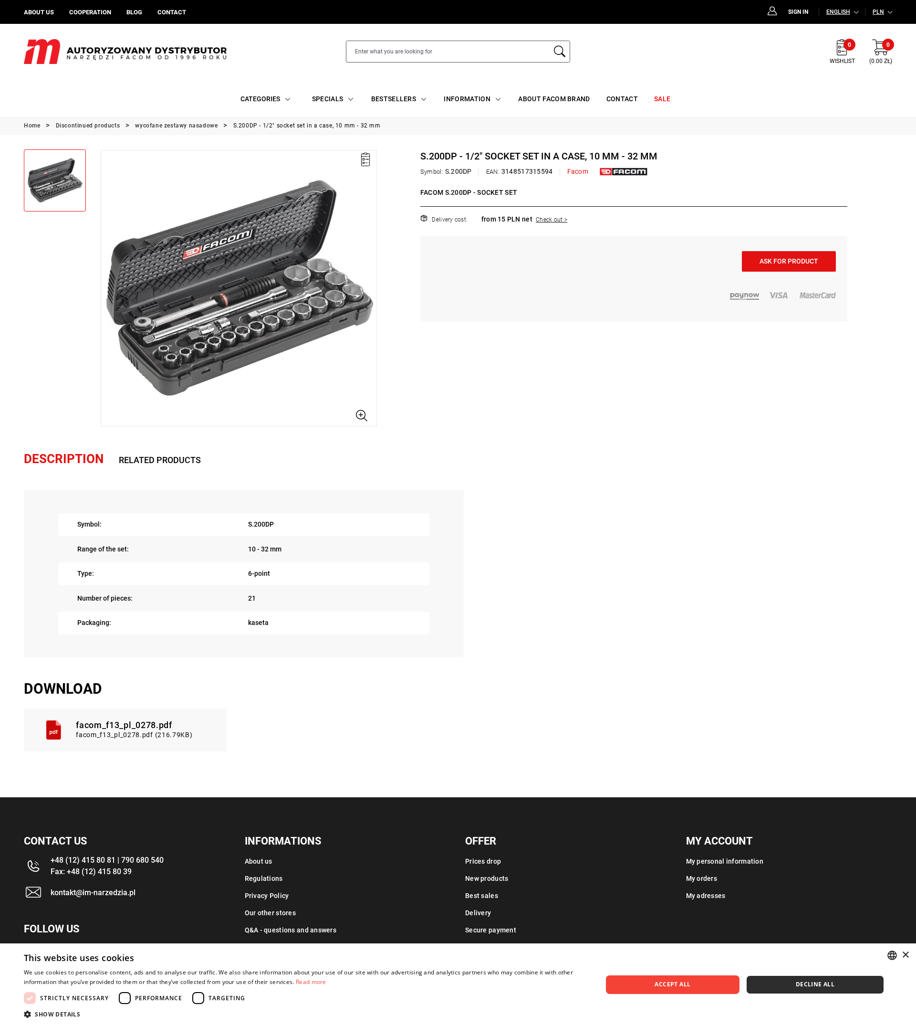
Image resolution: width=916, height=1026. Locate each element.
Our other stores (270, 913)
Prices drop (483, 861)
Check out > (551, 219)
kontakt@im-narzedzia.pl (93, 892)
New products (486, 878)
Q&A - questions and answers (291, 930)
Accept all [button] (672, 984)
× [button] (905, 955)
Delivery (478, 913)
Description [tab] (64, 459)
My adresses (706, 895)
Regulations (264, 878)
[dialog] (458, 984)
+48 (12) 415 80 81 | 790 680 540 (107, 860)
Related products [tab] (160, 460)
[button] (107, 288)
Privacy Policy (267, 895)
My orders (702, 878)
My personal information (724, 861)
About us (258, 861)
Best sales (481, 895)
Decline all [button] (815, 984)
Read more (311, 982)
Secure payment (490, 930)
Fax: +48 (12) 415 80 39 (91, 871)
